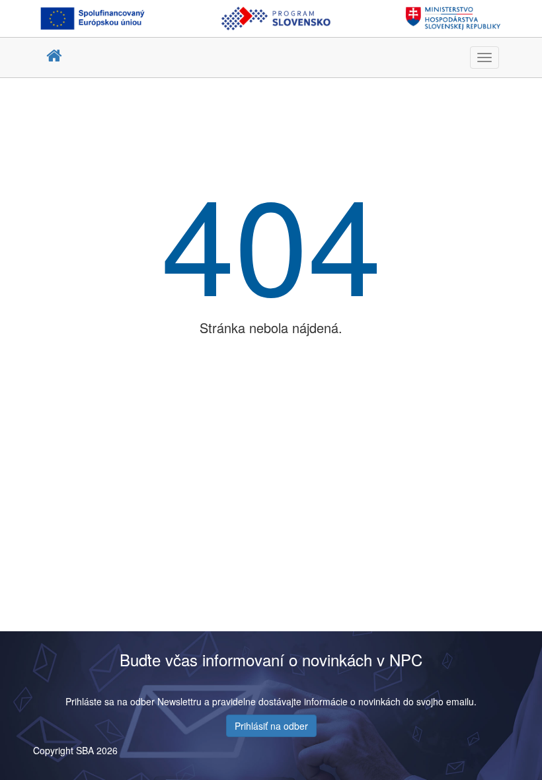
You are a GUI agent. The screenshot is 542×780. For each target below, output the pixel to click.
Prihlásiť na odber (271, 725)
